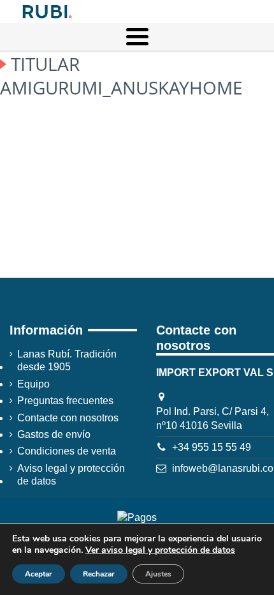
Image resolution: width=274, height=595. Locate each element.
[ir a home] (46, 10)
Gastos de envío (53, 434)
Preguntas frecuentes (65, 400)
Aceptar (38, 574)
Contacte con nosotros (68, 417)
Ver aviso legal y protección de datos (160, 550)
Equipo (33, 384)
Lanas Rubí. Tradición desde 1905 (67, 360)
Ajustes (158, 574)
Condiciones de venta (66, 451)
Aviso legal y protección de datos (71, 474)
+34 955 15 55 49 (211, 447)
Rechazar (99, 574)
